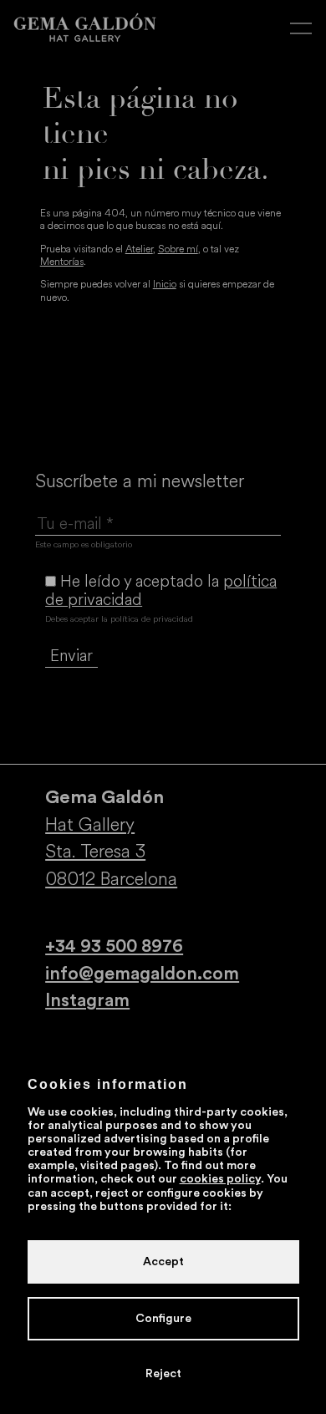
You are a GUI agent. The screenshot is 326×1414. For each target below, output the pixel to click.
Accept (163, 1262)
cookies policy (220, 1179)
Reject (163, 1374)
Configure (163, 1319)
